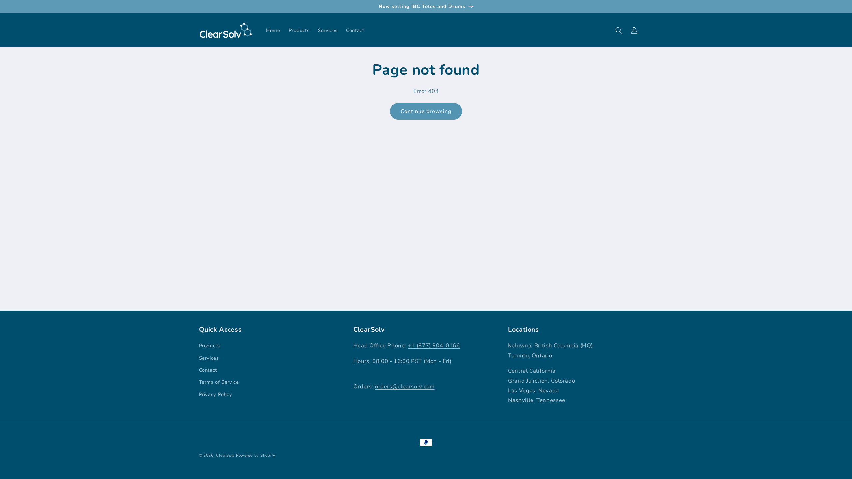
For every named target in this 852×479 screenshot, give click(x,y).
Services (209, 358)
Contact (208, 370)
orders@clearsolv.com (405, 386)
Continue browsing (426, 111)
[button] (619, 30)
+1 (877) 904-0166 (434, 345)
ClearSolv (225, 455)
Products (209, 345)
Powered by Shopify (255, 455)
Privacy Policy (215, 394)
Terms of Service (219, 382)
